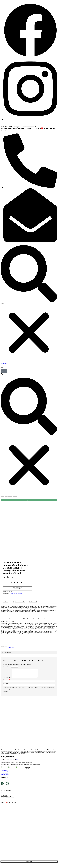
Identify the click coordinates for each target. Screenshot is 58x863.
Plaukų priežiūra (8, 496)
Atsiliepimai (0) (33, 602)
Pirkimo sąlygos (4, 770)
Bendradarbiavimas (5, 774)
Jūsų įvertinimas (7, 666)
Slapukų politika (4, 773)
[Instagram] (7, 783)
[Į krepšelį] (15, 739)
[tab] (6, 601)
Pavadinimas (6, 679)
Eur (17, 759)
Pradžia (2, 496)
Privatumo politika (5, 771)
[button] (29, 274)
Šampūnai (15, 496)
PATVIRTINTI (17, 588)
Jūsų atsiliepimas (7, 677)
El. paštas (5, 683)
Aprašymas (5, 602)
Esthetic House (11, 647)
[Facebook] (2, 783)
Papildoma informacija (19, 602)
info (1, 792)
